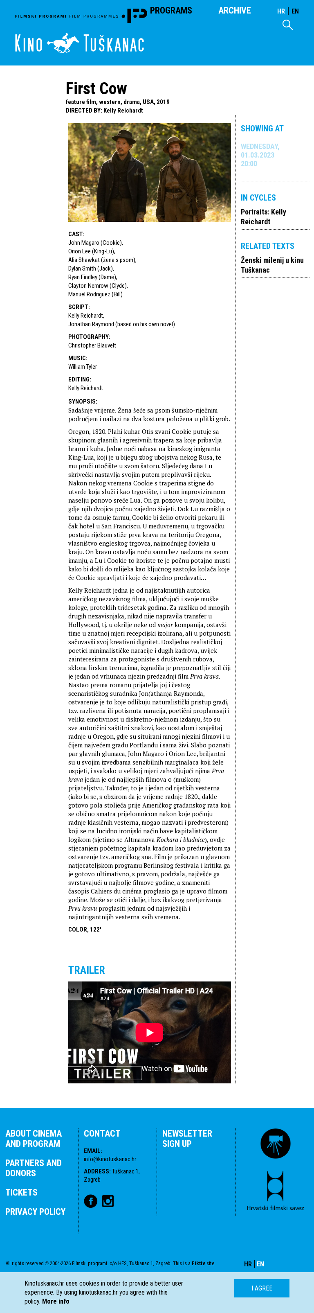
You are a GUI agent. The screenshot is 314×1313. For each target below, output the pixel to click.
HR (281, 11)
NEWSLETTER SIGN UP (187, 1138)
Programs (171, 10)
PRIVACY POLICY (35, 1212)
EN (295, 11)
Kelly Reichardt (123, 110)
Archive (234, 10)
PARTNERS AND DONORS (33, 1168)
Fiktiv (198, 1263)
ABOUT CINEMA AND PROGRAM (33, 1138)
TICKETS (21, 1192)
